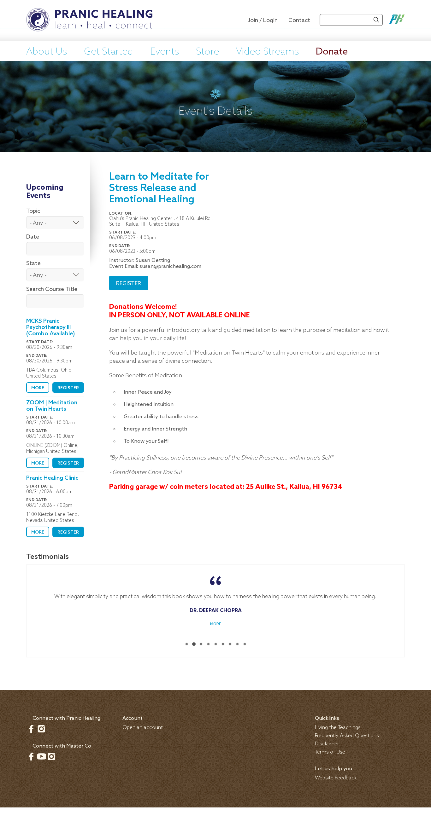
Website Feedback (336, 776)
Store (207, 52)
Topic (33, 211)
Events (164, 52)
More (37, 388)
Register (68, 388)
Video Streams (267, 52)
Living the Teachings (338, 726)
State (33, 263)
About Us (46, 52)
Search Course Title (51, 289)
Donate (332, 52)
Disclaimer (327, 742)
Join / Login (263, 20)
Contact (299, 20)
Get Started (108, 52)
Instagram (41, 727)
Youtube (41, 755)
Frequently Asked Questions (347, 734)
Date (32, 237)
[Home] (89, 20)
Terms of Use (330, 751)
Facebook (31, 727)
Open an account (142, 726)
